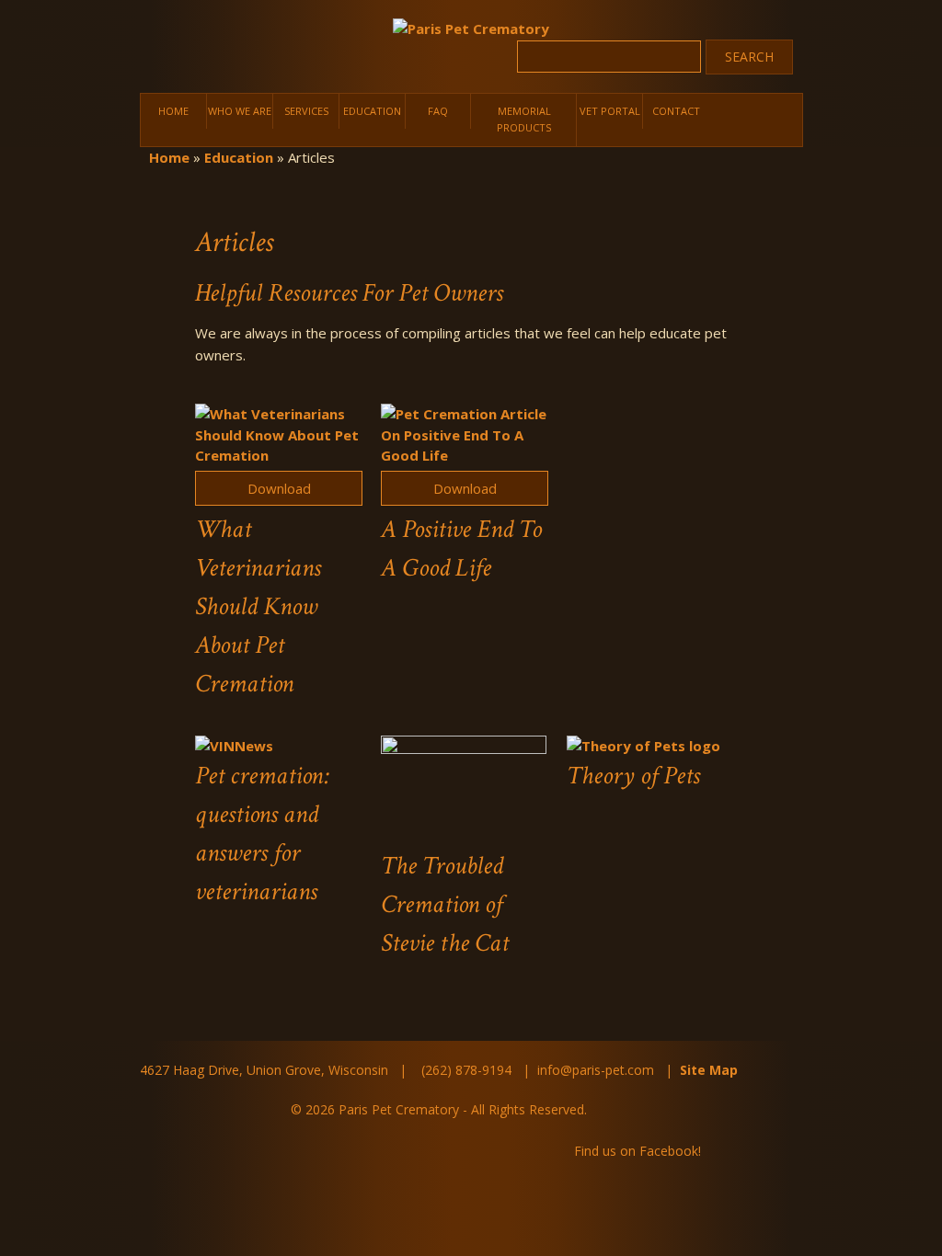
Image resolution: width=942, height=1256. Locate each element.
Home (173, 109)
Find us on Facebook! (637, 1130)
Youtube (774, 1132)
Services (306, 109)
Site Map (709, 1049)
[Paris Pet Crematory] (471, 28)
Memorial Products (524, 109)
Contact (677, 109)
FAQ (438, 109)
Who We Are (240, 109)
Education (373, 109)
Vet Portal (610, 109)
